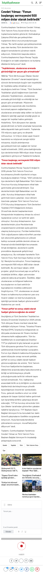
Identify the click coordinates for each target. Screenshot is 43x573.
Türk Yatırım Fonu (32, 445)
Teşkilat (13, 445)
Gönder (8, 531)
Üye (4, 450)
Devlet (5, 445)
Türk (21, 445)
